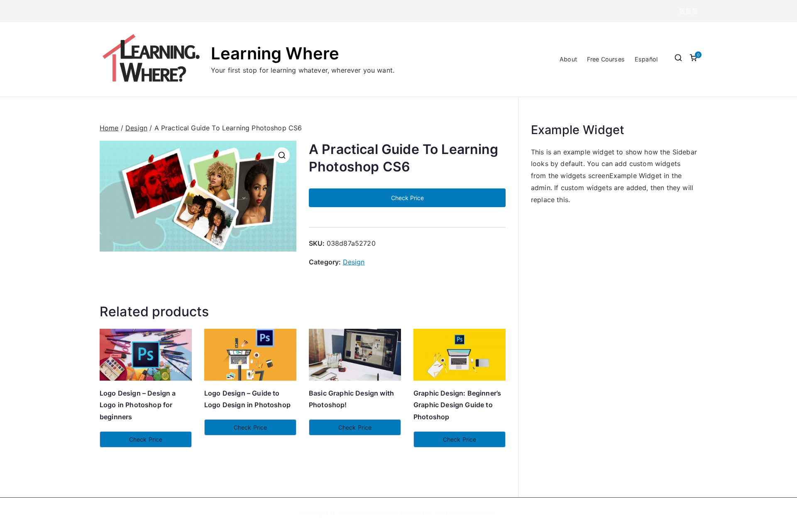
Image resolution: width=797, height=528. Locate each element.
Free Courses (606, 59)
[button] (282, 155)
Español (646, 59)
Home (109, 128)
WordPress (480, 512)
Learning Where (275, 53)
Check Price (407, 197)
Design (136, 128)
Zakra (443, 512)
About (568, 59)
